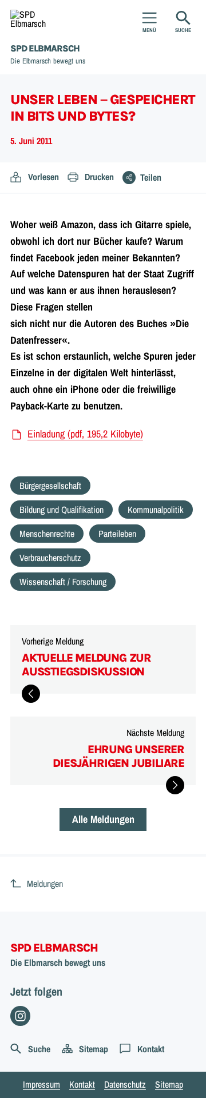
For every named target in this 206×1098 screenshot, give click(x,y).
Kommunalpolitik (156, 509)
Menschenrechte (46, 533)
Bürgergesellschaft (50, 485)
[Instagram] (20, 1016)
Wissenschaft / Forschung (62, 581)
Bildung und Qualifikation (61, 509)
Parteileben (117, 533)
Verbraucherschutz (50, 557)
